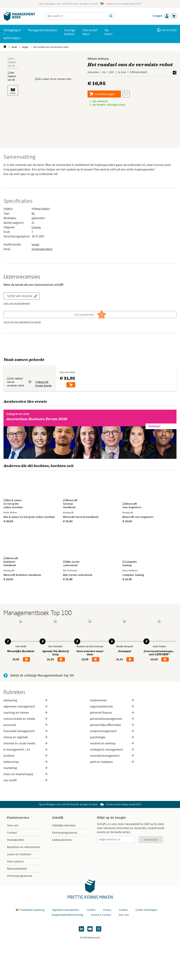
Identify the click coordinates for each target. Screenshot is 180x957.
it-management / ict (17, 749)
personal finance (101, 712)
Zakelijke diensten (64, 825)
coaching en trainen (16, 712)
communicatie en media (19, 718)
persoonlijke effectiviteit (105, 725)
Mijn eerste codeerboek (77, 575)
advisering (10, 700)
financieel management (19, 731)
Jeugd (25, 47)
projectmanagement (103, 731)
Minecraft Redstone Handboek (22, 575)
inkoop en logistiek (16, 737)
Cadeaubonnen (62, 840)
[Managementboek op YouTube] (90, 929)
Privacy (107, 909)
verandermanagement (105, 755)
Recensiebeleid (17, 868)
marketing (10, 768)
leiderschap (11, 762)
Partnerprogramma (19, 876)
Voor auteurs (15, 861)
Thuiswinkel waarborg (32, 909)
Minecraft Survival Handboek (80, 517)
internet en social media (19, 743)
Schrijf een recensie (20, 296)
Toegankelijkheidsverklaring (67, 914)
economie (10, 725)
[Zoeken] (111, 16)
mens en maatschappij (18, 774)
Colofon (91, 909)
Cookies (123, 909)
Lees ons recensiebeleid (17, 303)
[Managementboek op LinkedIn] (81, 929)
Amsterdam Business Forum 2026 (37, 419)
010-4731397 (169, 30)
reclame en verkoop (102, 743)
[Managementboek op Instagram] (98, 929)
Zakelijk (57, 818)
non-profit (10, 780)
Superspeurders (42, 249)
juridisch (9, 755)
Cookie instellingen (146, 909)
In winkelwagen (105, 94)
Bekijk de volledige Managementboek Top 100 (42, 675)
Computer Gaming (133, 575)
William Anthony (98, 58)
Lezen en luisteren (19, 854)
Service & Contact (101, 914)
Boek (14, 47)
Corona (36, 227)
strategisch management (106, 749)
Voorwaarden (15, 840)
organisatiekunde (101, 706)
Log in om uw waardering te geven (22, 322)
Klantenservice (18, 818)
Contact (12, 832)
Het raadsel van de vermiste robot (51, 47)
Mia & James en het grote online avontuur (29, 517)
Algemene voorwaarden (65, 909)
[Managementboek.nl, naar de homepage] (19, 19)
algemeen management (19, 706)
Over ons (12, 825)
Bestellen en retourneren (23, 847)
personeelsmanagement (106, 718)
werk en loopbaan (101, 762)
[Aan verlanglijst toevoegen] (126, 94)
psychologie (97, 737)
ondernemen (98, 700)
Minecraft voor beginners (138, 517)
